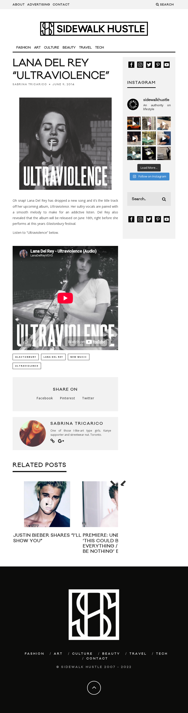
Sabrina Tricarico (30, 84)
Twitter (88, 398)
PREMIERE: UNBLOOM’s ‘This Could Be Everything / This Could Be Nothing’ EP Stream (116, 543)
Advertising (38, 4)
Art (37, 48)
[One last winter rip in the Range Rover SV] (134, 153)
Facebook (44, 398)
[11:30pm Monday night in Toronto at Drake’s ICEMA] (134, 138)
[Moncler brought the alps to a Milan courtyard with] (149, 138)
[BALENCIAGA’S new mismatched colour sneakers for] (149, 153)
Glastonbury (25, 356)
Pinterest (67, 398)
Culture (51, 48)
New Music (78, 356)
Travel (85, 48)
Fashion (23, 48)
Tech (99, 48)
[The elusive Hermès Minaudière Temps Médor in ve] (164, 138)
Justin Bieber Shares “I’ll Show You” (47, 538)
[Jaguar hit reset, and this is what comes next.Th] (164, 153)
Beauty (69, 48)
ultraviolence (27, 365)
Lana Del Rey (53, 356)
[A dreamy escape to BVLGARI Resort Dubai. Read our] (164, 123)
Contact (61, 4)
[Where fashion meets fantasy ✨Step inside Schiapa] (149, 123)
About (19, 4)
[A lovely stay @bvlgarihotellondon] (134, 123)
